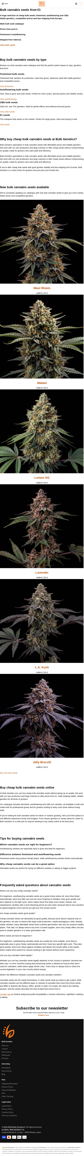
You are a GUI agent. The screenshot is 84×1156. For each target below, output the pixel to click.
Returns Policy (7, 1087)
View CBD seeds (7, 112)
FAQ (3, 1093)
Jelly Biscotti (42, 762)
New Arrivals (6, 1071)
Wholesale (6, 1055)
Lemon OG (42, 477)
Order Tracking (7, 1096)
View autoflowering (8, 99)
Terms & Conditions (9, 1115)
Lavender (42, 572)
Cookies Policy (7, 1112)
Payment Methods (9, 1090)
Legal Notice (6, 1106)
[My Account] (76, 3)
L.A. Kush (42, 667)
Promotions (6, 1068)
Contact (5, 1049)
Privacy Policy (7, 1109)
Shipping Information (10, 1084)
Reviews (5, 1058)
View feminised (6, 86)
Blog (3, 1074)
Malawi (42, 383)
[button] (80, 3)
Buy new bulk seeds (9, 773)
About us (5, 1046)
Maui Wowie (42, 288)
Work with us (7, 1052)
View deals (5, 124)
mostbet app (5, 994)
